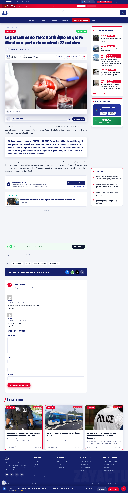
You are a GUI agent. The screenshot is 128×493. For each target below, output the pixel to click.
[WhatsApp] (72, 272)
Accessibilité (122, 484)
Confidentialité (102, 484)
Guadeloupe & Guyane (40, 476)
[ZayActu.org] (5, 13)
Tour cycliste (61, 467)
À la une (36, 470)
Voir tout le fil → (100, 93)
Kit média (106, 467)
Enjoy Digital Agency (41, 484)
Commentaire (12, 335)
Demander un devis (109, 470)
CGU (115, 484)
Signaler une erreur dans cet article (18, 255)
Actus (31, 20)
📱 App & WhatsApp (104, 2)
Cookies (110, 484)
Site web (10, 374)
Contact (95, 20)
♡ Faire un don (74, 2)
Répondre (11, 308)
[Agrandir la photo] (46, 86)
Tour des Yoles (61, 464)
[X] (77, 272)
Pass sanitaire (54, 263)
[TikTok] (12, 475)
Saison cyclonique (81, 20)
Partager (61, 57)
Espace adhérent (85, 464)
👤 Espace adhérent (88, 2)
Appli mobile (54, 20)
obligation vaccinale (40, 263)
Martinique (14, 27)
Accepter (113, 489)
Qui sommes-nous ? (86, 461)
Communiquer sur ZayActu (111, 461)
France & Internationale (41, 473)
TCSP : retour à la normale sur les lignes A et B (63, 434)
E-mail (10, 366)
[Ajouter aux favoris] (73, 57)
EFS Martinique (17, 263)
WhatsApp (66, 20)
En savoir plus (19, 490)
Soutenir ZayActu (85, 470)
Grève (28, 263)
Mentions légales (91, 484)
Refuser (102, 489)
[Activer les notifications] (4, 482)
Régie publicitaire (85, 467)
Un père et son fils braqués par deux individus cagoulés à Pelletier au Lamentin (102, 435)
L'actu (36, 464)
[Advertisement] (46, 226)
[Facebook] (67, 272)
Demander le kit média (80, 186)
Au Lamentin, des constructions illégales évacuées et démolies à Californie (24, 434)
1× (69, 119)
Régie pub (41, 20)
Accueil (7, 27)
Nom (9, 357)
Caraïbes (37, 467)
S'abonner (83, 31)
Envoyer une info (118, 2)
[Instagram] (17, 475)
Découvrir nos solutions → (76, 183)
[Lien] (82, 272)
